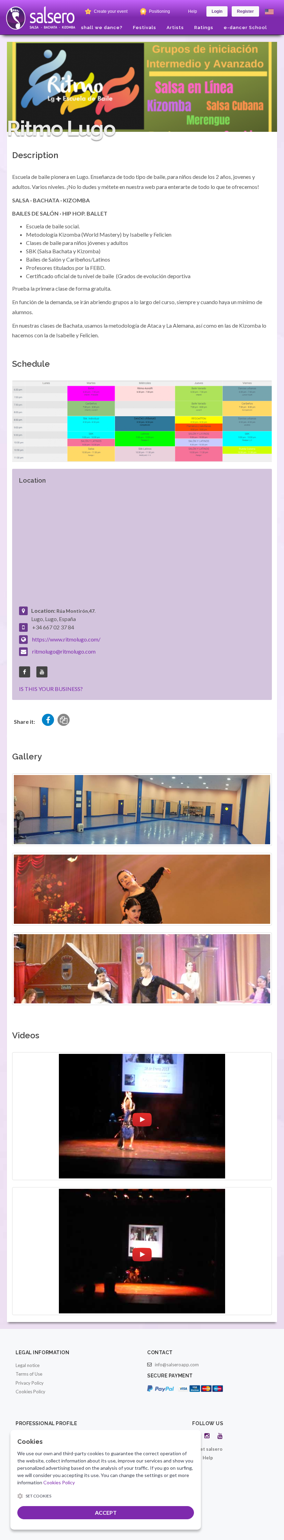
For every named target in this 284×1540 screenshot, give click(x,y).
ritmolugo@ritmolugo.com (64, 651)
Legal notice (27, 1365)
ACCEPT (106, 1512)
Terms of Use (29, 1374)
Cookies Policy (30, 1391)
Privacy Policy (30, 1383)
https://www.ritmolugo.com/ (66, 639)
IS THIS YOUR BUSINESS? (51, 688)
